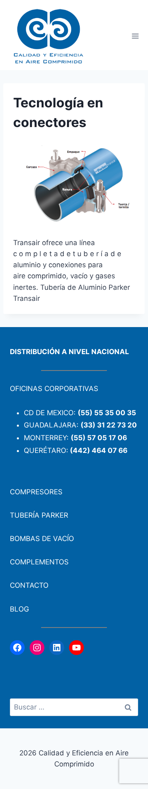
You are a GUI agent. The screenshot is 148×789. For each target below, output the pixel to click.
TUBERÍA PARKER (39, 515)
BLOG (19, 609)
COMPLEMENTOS (39, 562)
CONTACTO (29, 585)
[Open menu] (135, 36)
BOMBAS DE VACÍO (42, 538)
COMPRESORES (36, 492)
